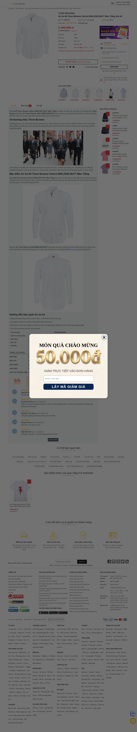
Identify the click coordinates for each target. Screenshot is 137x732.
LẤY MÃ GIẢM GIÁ (68, 387)
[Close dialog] (104, 337)
